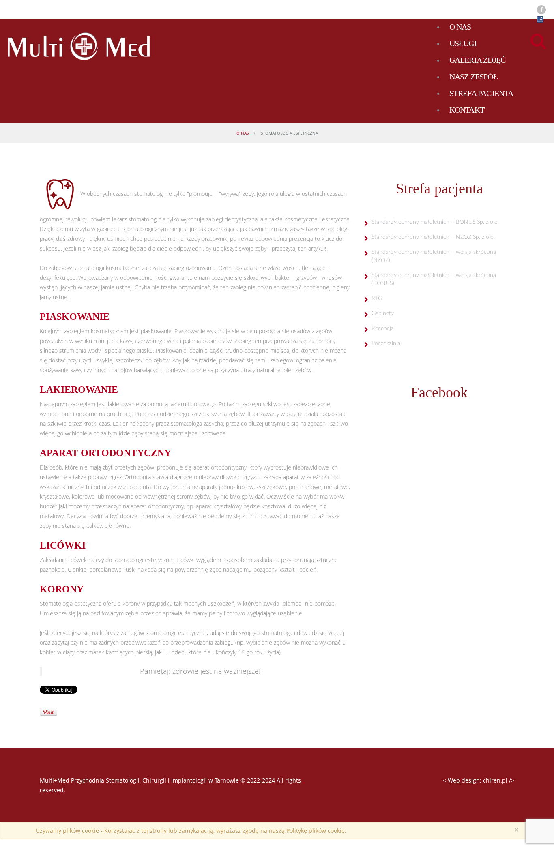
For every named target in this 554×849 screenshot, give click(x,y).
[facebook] (541, 9)
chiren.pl (495, 780)
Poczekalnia (385, 343)
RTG (376, 298)
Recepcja (382, 328)
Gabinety (382, 313)
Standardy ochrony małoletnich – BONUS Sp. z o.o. (435, 222)
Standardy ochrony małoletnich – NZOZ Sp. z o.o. (433, 237)
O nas (242, 133)
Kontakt (466, 109)
